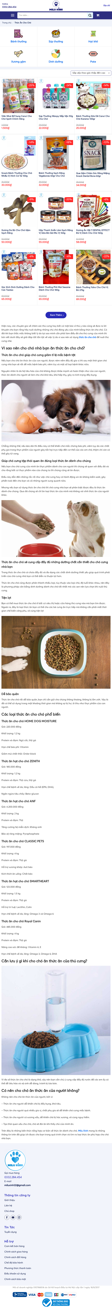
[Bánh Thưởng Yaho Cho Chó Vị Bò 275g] (93, 267)
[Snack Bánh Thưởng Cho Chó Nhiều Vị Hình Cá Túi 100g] (18, 153)
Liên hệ (8, 1205)
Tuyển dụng (10, 1232)
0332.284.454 (13, 1177)
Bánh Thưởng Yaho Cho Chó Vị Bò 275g (92, 288)
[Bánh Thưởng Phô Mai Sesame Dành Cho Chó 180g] (56, 267)
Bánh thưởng (19, 41)
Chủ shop (9, 1211)
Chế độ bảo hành (13, 1263)
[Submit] (91, 15)
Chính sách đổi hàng (15, 1257)
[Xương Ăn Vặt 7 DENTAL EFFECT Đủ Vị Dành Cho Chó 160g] (93, 210)
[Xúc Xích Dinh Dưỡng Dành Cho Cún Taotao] (18, 267)
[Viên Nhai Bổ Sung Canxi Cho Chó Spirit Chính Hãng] (18, 96)
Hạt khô (93, 41)
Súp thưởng (56, 41)
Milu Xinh (83, 1131)
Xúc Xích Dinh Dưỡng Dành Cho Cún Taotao (17, 288)
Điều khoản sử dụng (15, 1273)
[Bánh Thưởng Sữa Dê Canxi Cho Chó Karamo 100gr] (93, 96)
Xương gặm (18, 61)
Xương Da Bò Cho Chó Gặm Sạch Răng (15, 231)
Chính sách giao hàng (16, 1252)
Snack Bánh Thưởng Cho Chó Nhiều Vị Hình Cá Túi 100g (16, 174)
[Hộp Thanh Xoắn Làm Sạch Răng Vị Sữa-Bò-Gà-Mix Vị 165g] (56, 210)
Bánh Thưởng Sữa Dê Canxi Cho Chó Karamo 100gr (93, 117)
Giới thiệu (9, 1200)
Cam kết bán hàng (14, 1246)
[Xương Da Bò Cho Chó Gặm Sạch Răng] (18, 210)
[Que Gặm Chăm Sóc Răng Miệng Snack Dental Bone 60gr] (93, 153)
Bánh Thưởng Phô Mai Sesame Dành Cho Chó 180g (54, 288)
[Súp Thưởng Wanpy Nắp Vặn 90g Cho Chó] (56, 96)
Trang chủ (6, 23)
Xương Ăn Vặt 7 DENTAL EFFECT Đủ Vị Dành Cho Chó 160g (93, 231)
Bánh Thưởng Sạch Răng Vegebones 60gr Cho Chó (52, 174)
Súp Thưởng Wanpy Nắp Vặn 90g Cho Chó (56, 117)
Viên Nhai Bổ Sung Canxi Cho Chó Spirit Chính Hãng (16, 117)
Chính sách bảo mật (15, 1279)
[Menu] (13, 15)
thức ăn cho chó (87, 337)
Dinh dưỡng (56, 61)
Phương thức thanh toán (17, 1268)
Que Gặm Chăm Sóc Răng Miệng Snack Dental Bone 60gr (93, 174)
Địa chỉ (107, 6)
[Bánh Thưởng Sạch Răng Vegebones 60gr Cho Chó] (56, 153)
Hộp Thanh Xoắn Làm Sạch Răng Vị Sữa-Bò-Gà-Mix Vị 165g (56, 231)
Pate (93, 61)
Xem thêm (56, 315)
